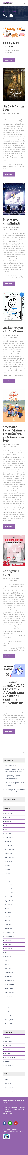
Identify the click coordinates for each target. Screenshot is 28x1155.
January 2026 (8, 841)
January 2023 (8, 976)
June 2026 (8, 821)
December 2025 (9, 845)
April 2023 (7, 964)
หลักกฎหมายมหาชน (11, 573)
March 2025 (8, 877)
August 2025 (8, 861)
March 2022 (8, 1016)
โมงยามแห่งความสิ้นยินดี (11, 221)
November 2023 (9, 936)
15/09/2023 (6, 707)
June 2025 (8, 869)
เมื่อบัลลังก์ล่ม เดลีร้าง (13, 108)
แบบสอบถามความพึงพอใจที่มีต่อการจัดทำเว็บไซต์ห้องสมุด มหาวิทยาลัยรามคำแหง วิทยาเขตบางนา (13, 692)
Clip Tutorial (8, 1045)
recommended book (10, 116)
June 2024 (8, 913)
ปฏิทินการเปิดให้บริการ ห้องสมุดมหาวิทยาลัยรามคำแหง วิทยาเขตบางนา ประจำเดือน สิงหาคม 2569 (14, 776)
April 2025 (7, 873)
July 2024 (7, 909)
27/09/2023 (6, 50)
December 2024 (9, 889)
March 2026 (8, 833)
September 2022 (9, 992)
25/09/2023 (6, 114)
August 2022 (8, 996)
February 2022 (9, 1020)
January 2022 (8, 1024)
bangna (16, 50)
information (8, 52)
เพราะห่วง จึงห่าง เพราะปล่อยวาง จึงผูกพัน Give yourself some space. (15, 790)
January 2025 (8, 885)
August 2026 (8, 813)
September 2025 (9, 857)
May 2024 (7, 917)
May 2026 (7, 825)
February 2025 (9, 881)
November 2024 (9, 893)
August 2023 (8, 948)
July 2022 (7, 1000)
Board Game (8, 1041)
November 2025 (9, 849)
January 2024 (8, 928)
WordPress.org (9, 1091)
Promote (7, 1053)
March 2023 (8, 968)
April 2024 (7, 920)
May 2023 (7, 960)
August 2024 (8, 905)
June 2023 (8, 956)
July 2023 (7, 952)
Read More (8, 60)
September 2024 (9, 901)
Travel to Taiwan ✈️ (10, 766)
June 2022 (8, 1004)
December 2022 (9, 980)
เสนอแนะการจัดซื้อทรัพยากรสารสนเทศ (13, 1131)
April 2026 (7, 829)
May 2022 (7, 1008)
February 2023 (9, 972)
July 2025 (7, 865)
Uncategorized (9, 1065)
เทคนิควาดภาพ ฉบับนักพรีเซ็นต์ (13, 329)
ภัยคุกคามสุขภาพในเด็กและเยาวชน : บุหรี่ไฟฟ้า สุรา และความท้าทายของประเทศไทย (15, 784)
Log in (6, 1079)
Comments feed (9, 1087)
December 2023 (9, 932)
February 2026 (9, 837)
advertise (7, 709)
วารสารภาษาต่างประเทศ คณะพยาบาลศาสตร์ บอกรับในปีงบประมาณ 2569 (14, 770)
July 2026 (7, 817)
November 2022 (9, 984)
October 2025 (9, 853)
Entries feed (8, 1083)
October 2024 (9, 897)
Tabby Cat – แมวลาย (12, 44)
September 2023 (9, 944)
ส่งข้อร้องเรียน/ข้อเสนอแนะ (10, 1129)
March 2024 (8, 924)
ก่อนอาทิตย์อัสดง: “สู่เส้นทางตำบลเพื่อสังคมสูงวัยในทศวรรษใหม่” (14, 434)
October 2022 (9, 988)
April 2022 (7, 1012)
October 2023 (9, 940)
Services (7, 1061)
